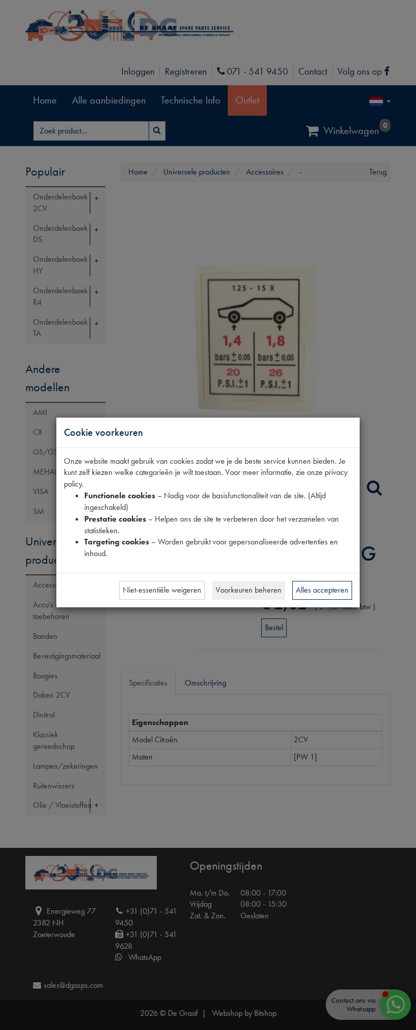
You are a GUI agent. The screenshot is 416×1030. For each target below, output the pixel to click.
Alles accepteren (322, 590)
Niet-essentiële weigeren (162, 590)
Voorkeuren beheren (249, 590)
